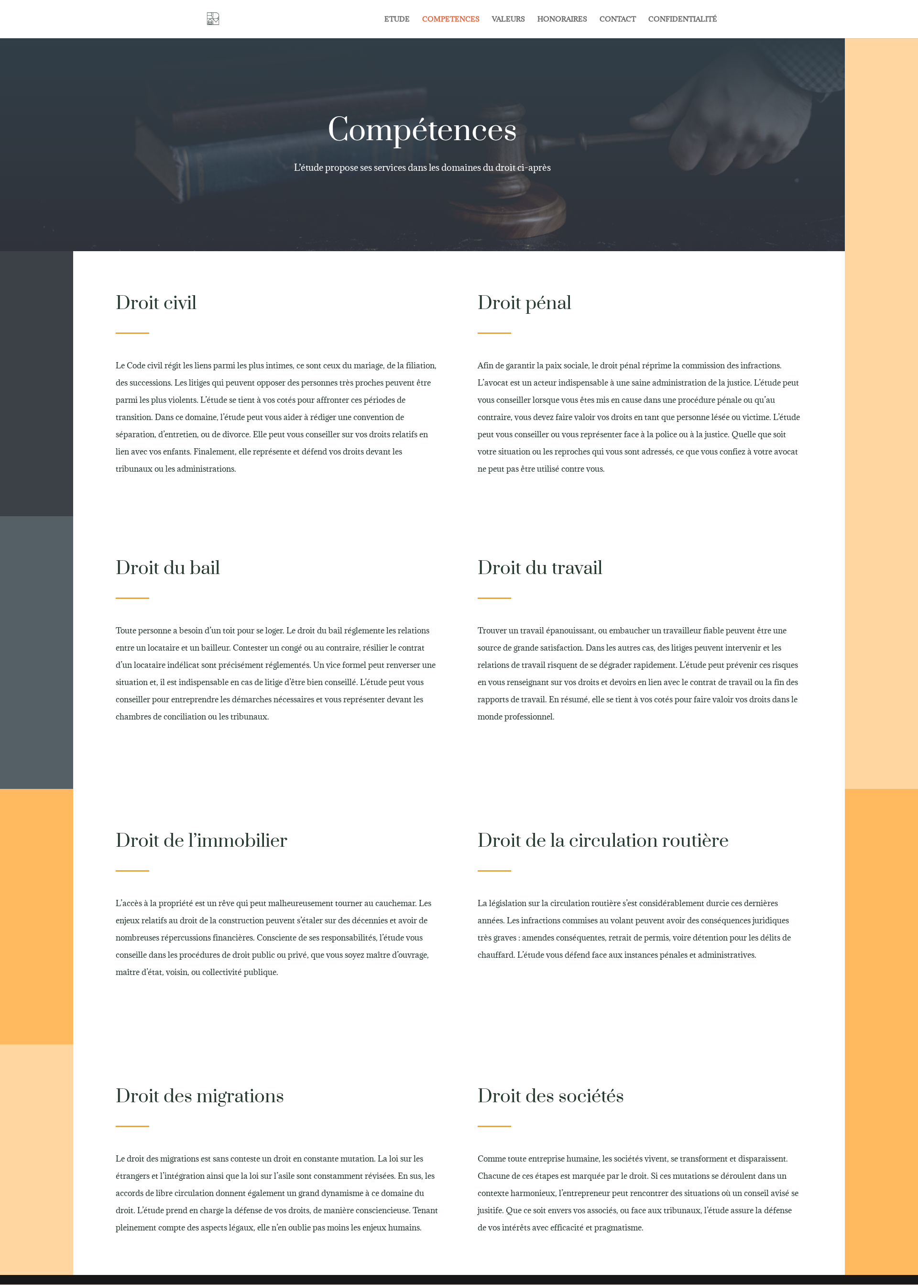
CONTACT (618, 19)
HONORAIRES (562, 19)
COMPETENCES (451, 19)
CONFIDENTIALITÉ (682, 19)
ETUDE (397, 19)
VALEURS (508, 19)
